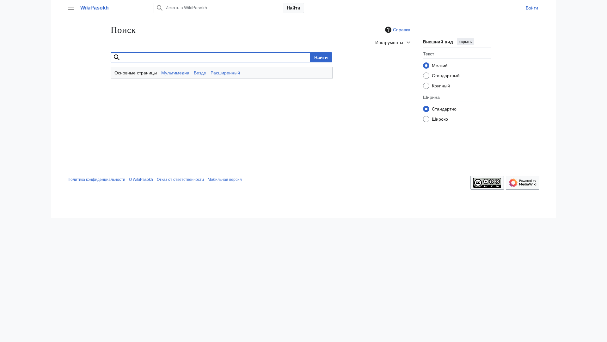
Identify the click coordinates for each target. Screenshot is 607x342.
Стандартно (444, 108)
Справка (401, 29)
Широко (440, 119)
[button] (71, 8)
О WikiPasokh (141, 179)
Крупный (441, 85)
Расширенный (225, 72)
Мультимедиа (175, 72)
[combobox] (210, 57)
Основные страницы (135, 72)
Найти (293, 7)
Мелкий (440, 65)
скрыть (465, 42)
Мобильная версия (225, 179)
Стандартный (446, 75)
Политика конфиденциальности (96, 179)
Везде (200, 72)
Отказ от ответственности (180, 179)
